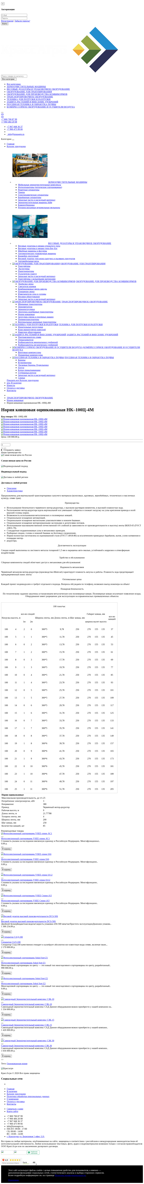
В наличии (14, 383)
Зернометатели (25, 307)
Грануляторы (24, 266)
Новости (11, 385)
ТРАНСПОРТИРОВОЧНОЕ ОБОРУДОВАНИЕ (30, 97)
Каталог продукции (16, 146)
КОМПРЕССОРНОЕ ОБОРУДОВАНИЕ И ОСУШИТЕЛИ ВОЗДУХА (41, 107)
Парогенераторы (26, 271)
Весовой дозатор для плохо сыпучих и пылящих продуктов (46, 258)
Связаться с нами (15, 1109)
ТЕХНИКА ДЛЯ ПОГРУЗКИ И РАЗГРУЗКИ (28, 99)
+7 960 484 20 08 (9, 122)
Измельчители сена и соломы (32, 294)
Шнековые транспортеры (30, 304)
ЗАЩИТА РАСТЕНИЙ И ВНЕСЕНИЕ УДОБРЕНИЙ (32, 102)
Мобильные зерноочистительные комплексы (39, 184)
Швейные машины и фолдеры (32, 251)
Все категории (14, 84)
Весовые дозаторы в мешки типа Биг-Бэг (38, 248)
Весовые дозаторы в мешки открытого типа (39, 246)
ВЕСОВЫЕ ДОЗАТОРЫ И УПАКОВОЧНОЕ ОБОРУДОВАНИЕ (38, 89)
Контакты (11, 390)
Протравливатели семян (29, 337)
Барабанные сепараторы (29, 197)
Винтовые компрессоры (29, 352)
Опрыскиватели (25, 340)
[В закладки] (2, 448)
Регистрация (7, 21)
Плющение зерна (26, 291)
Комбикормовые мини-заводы (32, 289)
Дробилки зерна (25, 284)
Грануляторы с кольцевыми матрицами (37, 279)
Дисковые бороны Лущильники (33, 365)
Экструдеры (24, 268)
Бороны (21, 360)
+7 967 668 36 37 (15, 126)
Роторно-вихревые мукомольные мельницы (39, 207)
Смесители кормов (27, 286)
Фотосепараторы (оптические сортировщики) (40, 187)
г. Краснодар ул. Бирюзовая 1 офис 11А (25, 1136)
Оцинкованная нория (17, 1063)
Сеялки (21, 378)
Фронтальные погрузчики (30, 327)
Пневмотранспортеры (28, 319)
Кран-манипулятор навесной (32, 329)
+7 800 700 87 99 (9, 119)
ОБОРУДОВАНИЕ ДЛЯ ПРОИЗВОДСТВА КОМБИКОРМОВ (37, 94)
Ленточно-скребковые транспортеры (35, 312)
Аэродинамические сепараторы (33, 195)
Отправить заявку (12, 450)
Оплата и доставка (16, 388)
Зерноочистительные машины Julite (35, 202)
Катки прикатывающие (29, 370)
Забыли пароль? (22, 21)
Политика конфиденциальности (70, 1175)
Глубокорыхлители (27, 373)
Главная (10, 144)
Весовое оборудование (29, 296)
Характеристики (15, 491)
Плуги (21, 367)
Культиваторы (25, 362)
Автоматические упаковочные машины (37, 253)
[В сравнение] (5, 448)
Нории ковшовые (26, 314)
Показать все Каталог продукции (23, 380)
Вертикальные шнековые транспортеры (37, 322)
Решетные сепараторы (28, 190)
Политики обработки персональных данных (28, 1096)
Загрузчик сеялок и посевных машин (36, 317)
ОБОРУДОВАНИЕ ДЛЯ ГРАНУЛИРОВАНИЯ (29, 91)
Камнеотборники (26, 205)
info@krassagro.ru (15, 134)
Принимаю (13, 1180)
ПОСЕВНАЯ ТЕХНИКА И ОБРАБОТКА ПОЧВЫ (31, 104)
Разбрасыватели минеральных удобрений (38, 342)
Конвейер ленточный (28, 256)
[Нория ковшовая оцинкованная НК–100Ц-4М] (24, 419)
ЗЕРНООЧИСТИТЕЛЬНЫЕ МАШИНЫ (26, 86)
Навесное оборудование (29, 332)
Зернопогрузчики (26, 309)
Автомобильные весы (28, 261)
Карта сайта (12, 1111)
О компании (13, 1099)
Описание (11, 488)
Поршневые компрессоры (30, 355)
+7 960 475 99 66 (15, 129)
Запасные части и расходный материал (36, 200)
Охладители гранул (27, 274)
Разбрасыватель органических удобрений (38, 345)
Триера (21, 192)
